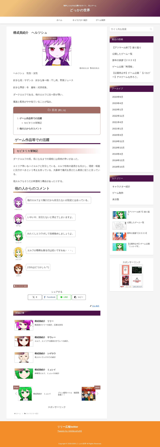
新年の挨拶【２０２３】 (124, 60)
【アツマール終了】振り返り (126, 47)
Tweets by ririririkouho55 (69, 431)
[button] (79, 297)
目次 (54, 109)
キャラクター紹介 (21, 286)
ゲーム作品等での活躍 (31, 118)
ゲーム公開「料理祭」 (123, 66)
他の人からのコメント (31, 128)
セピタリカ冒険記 (33, 123)
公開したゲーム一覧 (122, 54)
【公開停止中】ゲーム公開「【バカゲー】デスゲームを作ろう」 (131, 75)
